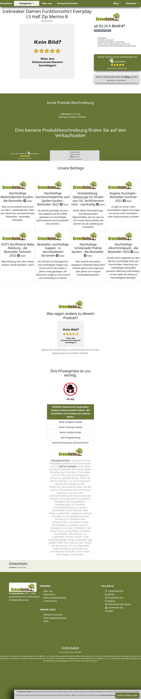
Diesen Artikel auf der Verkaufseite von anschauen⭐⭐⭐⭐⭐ (117, 62)
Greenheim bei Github (119, 604)
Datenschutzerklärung (54, 597)
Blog (116, 3)
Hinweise (131, 3)
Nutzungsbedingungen (55, 617)
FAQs (46, 621)
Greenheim (6, 3)
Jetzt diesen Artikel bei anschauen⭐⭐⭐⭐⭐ (24, 156)
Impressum (49, 594)
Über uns (47, 3)
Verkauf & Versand (67, 3)
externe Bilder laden (127, 695)
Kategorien (25, 3)
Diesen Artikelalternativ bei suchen (75, 155)
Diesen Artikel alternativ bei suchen (116, 78)
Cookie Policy (50, 600)
